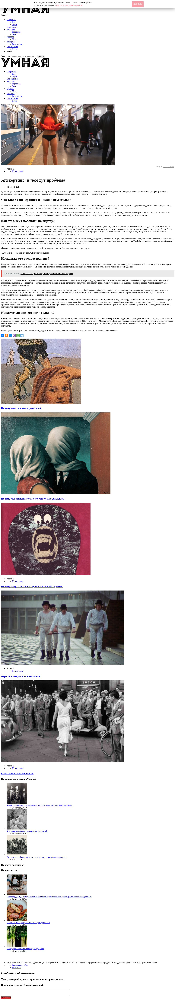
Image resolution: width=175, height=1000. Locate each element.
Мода (14, 39)
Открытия (11, 19)
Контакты (16, 967)
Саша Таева (168, 166)
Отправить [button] (6, 997)
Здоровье (11, 29)
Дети (14, 49)
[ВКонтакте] (2, 335)
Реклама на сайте (20, 965)
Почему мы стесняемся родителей (21, 408)
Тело (14, 34)
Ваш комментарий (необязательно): (22, 984)
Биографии (17, 44)
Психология (12, 46)
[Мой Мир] (10, 335)
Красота (10, 37)
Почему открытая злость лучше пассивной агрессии (32, 586)
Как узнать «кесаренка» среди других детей (27, 831)
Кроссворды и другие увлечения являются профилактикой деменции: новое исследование (49, 897)
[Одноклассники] (6, 335)
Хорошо (137, 4)
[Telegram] (22, 335)
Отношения (12, 27)
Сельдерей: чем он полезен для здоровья (25, 948)
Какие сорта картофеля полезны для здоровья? (28, 922)
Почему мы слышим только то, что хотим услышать (32, 498)
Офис (14, 24)
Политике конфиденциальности (69, 5)
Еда (13, 22)
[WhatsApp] (18, 335)
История (10, 42)
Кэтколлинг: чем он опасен (17, 773)
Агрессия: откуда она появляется (20, 676)
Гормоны (16, 32)
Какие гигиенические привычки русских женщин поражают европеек (39, 805)
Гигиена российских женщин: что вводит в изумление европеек (37, 857)
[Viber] (14, 335)
